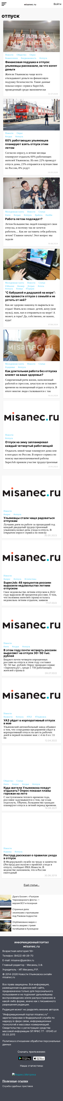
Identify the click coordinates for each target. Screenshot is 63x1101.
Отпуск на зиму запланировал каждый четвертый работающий (29, 443)
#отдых (8, 136)
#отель (41, 286)
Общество (21, 55)
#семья (19, 289)
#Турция (30, 289)
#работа (38, 215)
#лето (7, 215)
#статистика (30, 579)
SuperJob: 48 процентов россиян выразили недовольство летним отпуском (27, 585)
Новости (9, 55)
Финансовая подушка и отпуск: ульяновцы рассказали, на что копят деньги (31, 65)
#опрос (7, 514)
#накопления (11, 58)
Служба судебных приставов (17, 1086)
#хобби (49, 215)
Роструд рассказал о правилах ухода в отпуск (30, 857)
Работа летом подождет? (23, 219)
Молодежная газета (14, 212)
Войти (57, 4)
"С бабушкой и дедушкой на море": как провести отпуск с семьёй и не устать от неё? (30, 296)
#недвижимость (28, 58)
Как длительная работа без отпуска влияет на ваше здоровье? (31, 372)
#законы (7, 852)
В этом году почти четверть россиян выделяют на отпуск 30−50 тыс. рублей (30, 653)
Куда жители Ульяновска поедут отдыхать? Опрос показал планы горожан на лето (27, 790)
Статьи (42, 212)
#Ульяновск (40, 717)
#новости (8, 717)
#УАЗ (29, 717)
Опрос (33, 55)
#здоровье (10, 367)
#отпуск (43, 58)
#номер (20, 286)
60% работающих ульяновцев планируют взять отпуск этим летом (26, 144)
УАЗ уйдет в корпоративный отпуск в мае (29, 722)
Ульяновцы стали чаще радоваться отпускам (29, 519)
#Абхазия (9, 286)
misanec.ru (8, 977)
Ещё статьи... (31, 885)
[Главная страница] (30, 4)
